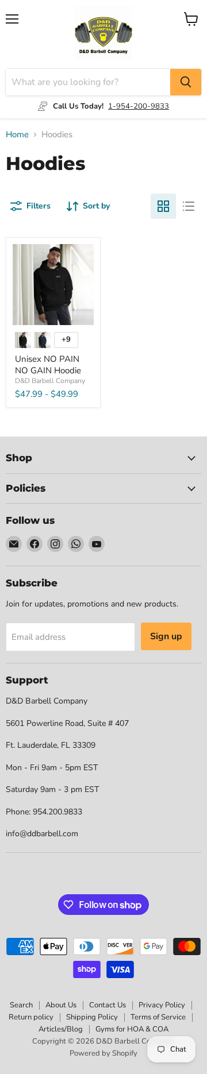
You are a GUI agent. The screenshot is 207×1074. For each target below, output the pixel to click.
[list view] (188, 206)
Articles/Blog (61, 1029)
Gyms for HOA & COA (131, 1029)
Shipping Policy (92, 1017)
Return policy (31, 1017)
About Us (60, 1005)
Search (21, 1005)
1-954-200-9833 (138, 106)
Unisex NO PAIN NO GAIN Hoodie (48, 364)
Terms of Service (158, 1017)
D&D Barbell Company (50, 380)
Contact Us (107, 1005)
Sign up (166, 636)
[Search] (185, 82)
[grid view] (163, 206)
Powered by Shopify (103, 1053)
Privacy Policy (162, 1005)
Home (17, 135)
